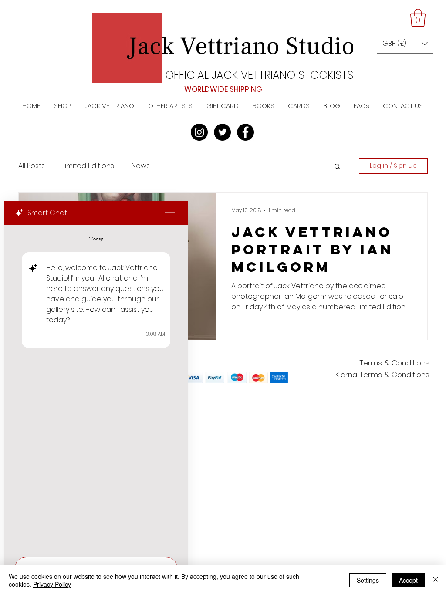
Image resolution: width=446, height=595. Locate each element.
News (141, 166)
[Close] (435, 580)
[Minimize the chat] (170, 213)
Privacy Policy (52, 584)
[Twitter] (222, 132)
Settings (368, 580)
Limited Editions (88, 166)
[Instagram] (199, 132)
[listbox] (405, 44)
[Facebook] (245, 132)
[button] (418, 18)
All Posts (31, 166)
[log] (96, 388)
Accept (408, 580)
